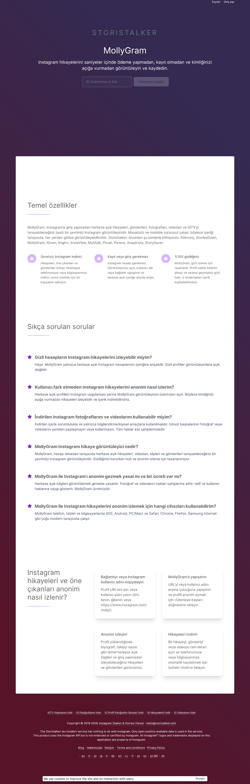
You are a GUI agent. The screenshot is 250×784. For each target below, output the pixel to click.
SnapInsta (135, 243)
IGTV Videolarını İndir (60, 712)
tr (89, 756)
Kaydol (216, 1)
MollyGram (36, 243)
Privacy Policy (156, 747)
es (83, 756)
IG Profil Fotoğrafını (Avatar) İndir (124, 712)
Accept (200, 778)
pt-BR (154, 756)
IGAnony (187, 237)
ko (145, 756)
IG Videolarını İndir (184, 712)
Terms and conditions (131, 747)
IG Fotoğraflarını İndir (88, 712)
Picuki (107, 243)
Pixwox (119, 243)
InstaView (78, 243)
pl (95, 756)
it (107, 756)
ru (126, 756)
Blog (81, 747)
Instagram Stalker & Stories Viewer (121, 723)
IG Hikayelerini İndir (159, 712)
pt (138, 756)
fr (133, 756)
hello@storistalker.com (161, 723)
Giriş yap (229, 1)
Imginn (63, 243)
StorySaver (154, 243)
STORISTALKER (125, 33)
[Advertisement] (125, 117)
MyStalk (94, 243)
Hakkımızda (94, 747)
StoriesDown (206, 237)
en (120, 756)
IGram (51, 243)
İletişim (109, 747)
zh (163, 756)
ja (101, 756)
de (113, 756)
